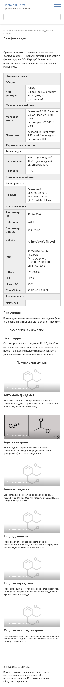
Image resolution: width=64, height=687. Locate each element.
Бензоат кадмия (16, 489)
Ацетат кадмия (16, 442)
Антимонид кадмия (19, 395)
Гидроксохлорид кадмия (23, 630)
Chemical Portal (15, 5)
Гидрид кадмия (16, 536)
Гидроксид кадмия (19, 583)
